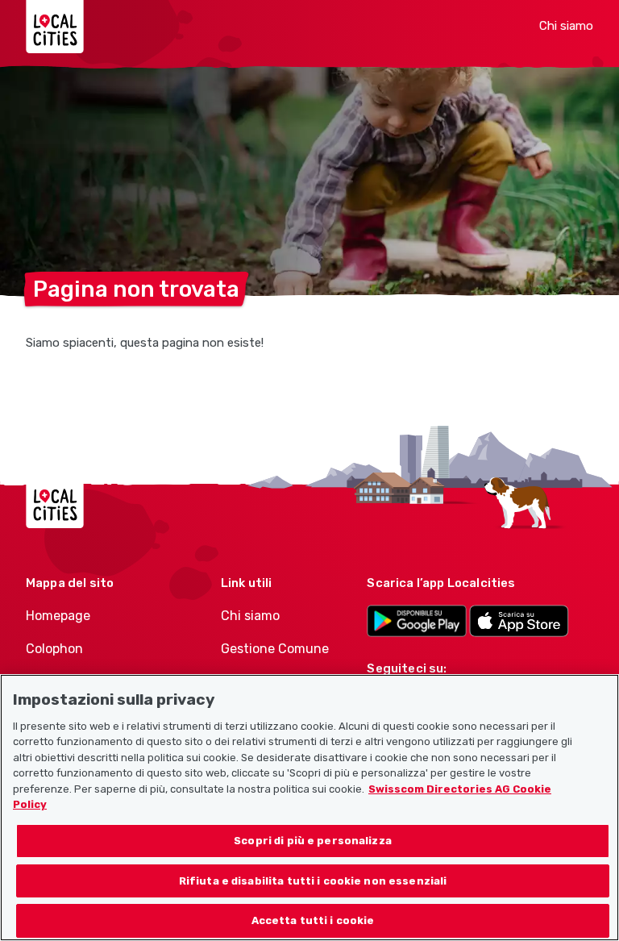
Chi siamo (566, 26)
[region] (309, 807)
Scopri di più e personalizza (313, 841)
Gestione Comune (275, 648)
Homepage (58, 615)
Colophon (54, 648)
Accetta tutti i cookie (313, 920)
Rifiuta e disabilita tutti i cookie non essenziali (313, 881)
